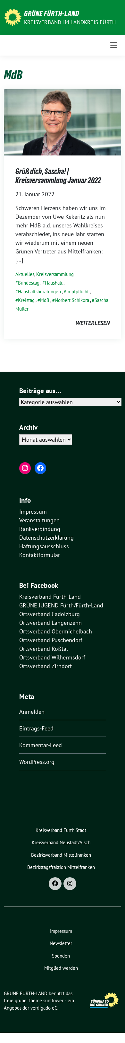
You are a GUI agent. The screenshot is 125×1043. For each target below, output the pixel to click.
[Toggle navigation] (113, 45)
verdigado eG (43, 1008)
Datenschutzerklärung (46, 537)
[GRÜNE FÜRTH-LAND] (12, 17)
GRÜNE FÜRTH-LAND (51, 13)
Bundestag (28, 283)
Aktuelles (24, 274)
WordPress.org (36, 761)
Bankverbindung (39, 529)
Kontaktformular (39, 555)
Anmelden (32, 711)
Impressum (33, 511)
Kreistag (26, 300)
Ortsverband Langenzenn (50, 622)
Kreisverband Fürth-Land (50, 596)
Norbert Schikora (72, 300)
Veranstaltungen (39, 520)
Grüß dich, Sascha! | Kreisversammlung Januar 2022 (58, 176)
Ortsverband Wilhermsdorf (52, 657)
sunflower (53, 1000)
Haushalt (54, 283)
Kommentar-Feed (40, 745)
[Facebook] (55, 883)
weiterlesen (93, 323)
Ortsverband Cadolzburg (49, 614)
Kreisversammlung (55, 274)
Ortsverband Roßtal (43, 648)
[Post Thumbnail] (62, 122)
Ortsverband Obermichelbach (55, 631)
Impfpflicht (77, 291)
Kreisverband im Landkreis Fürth (70, 22)
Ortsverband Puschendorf (50, 640)
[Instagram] (69, 883)
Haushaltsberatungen (39, 291)
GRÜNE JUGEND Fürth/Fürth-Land (61, 605)
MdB (44, 300)
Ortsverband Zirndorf (45, 666)
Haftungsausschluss (44, 546)
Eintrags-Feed (36, 728)
